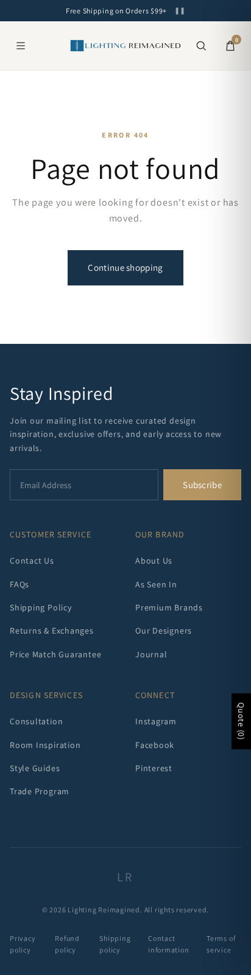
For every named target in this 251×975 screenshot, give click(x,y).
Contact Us (32, 560)
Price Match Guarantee (55, 654)
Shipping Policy (41, 607)
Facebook (154, 744)
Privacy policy (22, 944)
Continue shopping (125, 267)
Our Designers (163, 630)
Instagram (156, 721)
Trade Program (39, 791)
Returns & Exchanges (52, 630)
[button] (201, 46)
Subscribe (202, 485)
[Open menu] (21, 46)
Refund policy (67, 944)
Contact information (168, 944)
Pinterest (153, 768)
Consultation (36, 721)
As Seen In (156, 584)
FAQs (19, 584)
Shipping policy (114, 944)
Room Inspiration (45, 744)
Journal (151, 654)
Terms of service (221, 944)
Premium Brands (169, 607)
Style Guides (35, 768)
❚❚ (179, 10)
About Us (153, 560)
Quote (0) (241, 721)
